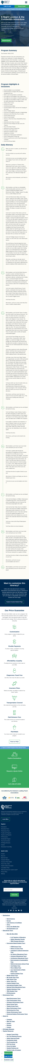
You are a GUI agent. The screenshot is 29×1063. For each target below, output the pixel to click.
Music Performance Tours (14, 1008)
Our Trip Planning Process (14, 1036)
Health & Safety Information (7, 865)
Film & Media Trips (16, 968)
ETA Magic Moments (5, 842)
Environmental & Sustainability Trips (19, 961)
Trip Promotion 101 (12, 1042)
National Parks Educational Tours (16, 987)
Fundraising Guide (12, 1040)
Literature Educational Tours (19, 956)
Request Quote (21, 6)
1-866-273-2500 (7, 6)
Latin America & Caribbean (14, 922)
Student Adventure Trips (13, 989)
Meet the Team (4, 857)
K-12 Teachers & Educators (18, 937)
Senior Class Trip (11, 981)
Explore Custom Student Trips (14, 601)
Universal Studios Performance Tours (17, 1014)
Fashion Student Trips (17, 973)
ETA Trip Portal (11, 1044)
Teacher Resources (8, 1031)
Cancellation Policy (5, 867)
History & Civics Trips (17, 948)
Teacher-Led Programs (6, 834)
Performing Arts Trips (13, 1010)
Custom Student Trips (13, 983)
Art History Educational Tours (19, 954)
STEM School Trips (16, 946)
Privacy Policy (4, 871)
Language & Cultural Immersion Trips (19, 951)
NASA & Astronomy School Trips (20, 964)
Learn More (5, 819)
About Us (3, 855)
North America (11, 919)
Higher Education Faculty (18, 939)
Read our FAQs (14, 741)
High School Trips (12, 979)
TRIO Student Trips (12, 991)
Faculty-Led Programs (6, 832)
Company (9, 1019)
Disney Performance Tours (14, 1012)
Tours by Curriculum (5, 840)
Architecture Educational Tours (19, 958)
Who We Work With (12, 934)
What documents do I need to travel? (9, 869)
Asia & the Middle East (13, 926)
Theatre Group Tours (12, 1006)
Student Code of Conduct (14, 1050)
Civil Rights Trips (15, 966)
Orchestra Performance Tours (15, 1002)
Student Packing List (12, 1048)
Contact (3, 853)
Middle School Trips (12, 975)
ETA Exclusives (4, 836)
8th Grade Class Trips (13, 977)
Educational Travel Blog (6, 846)
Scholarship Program (5, 838)
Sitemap (3, 873)
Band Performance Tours (14, 998)
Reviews (9, 1025)
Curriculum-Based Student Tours (16, 943)
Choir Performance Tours (14, 1000)
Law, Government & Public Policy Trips (18, 970)
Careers (3, 844)
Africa (8, 924)
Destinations (4, 826)
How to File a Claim (5, 863)
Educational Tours (5, 828)
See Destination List (12, 928)
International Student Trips (14, 985)
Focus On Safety (11, 1046)
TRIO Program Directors (17, 941)
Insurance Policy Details (6, 861)
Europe (9, 920)
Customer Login (8, 1059)
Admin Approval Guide (13, 1038)
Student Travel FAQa (12, 1034)
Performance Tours (5, 830)
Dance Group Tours (12, 1004)
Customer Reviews (5, 859)
